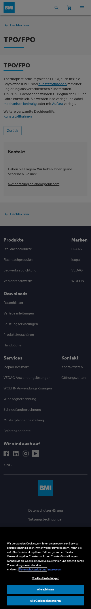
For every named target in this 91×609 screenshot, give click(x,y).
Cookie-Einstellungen (45, 578)
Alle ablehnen (45, 589)
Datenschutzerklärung (32, 569)
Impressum (54, 569)
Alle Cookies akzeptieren (45, 600)
